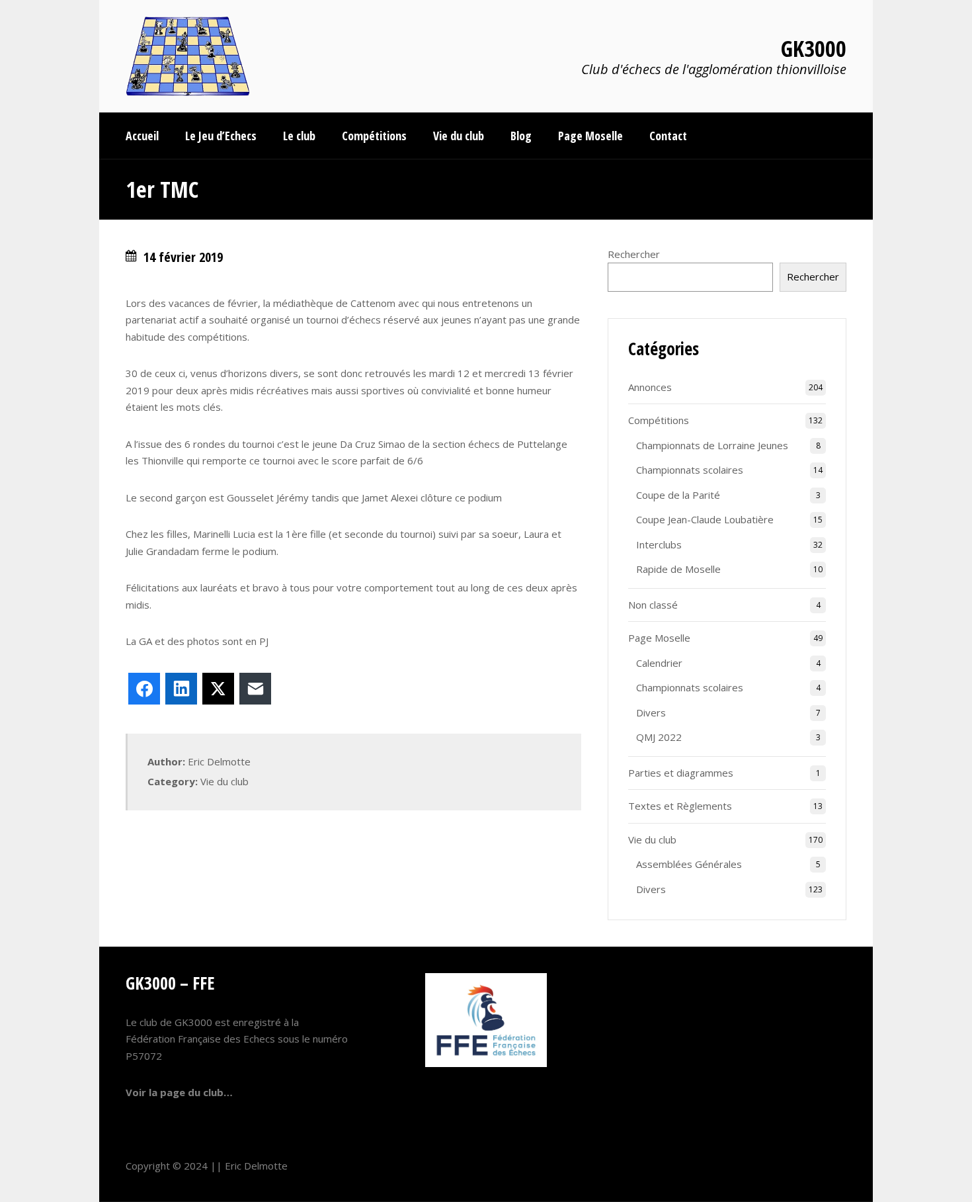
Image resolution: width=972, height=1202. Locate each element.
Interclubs (659, 544)
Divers (651, 712)
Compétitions (658, 420)
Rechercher (634, 254)
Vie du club (224, 781)
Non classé (653, 604)
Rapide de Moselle (678, 569)
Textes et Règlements (680, 805)
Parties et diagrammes (680, 772)
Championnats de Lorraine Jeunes (712, 445)
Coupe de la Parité (678, 494)
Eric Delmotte (256, 1165)
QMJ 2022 (659, 737)
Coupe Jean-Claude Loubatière (705, 519)
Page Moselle (659, 637)
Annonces (650, 387)
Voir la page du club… (179, 1092)
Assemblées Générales (689, 864)
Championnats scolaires (689, 469)
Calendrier (659, 662)
